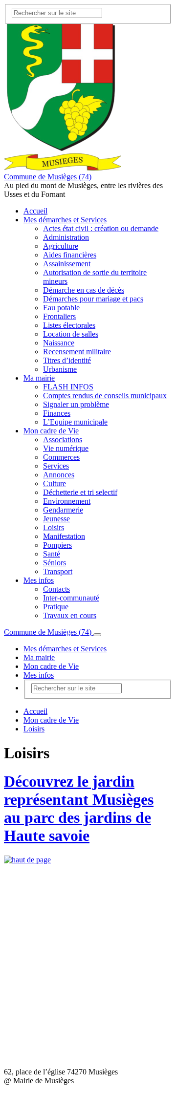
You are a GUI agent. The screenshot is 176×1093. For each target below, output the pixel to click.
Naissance (58, 343)
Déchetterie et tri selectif (80, 492)
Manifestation (64, 536)
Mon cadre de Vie (51, 431)
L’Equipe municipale (75, 422)
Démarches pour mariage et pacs (93, 299)
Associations (62, 439)
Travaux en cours (69, 615)
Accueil (35, 211)
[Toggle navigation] (97, 634)
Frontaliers (59, 316)
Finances (56, 413)
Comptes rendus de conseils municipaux (105, 395)
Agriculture (60, 246)
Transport (57, 571)
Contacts (56, 589)
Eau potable (61, 307)
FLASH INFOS (68, 387)
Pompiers (57, 545)
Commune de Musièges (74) (47, 176)
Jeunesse (56, 518)
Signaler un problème (76, 404)
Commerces (61, 457)
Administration (66, 237)
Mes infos (38, 580)
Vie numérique (65, 448)
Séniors (54, 562)
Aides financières (69, 255)
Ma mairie (39, 378)
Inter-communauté (71, 598)
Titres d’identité (67, 360)
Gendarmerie (63, 510)
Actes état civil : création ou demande (100, 228)
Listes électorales (69, 325)
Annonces (58, 475)
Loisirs (53, 527)
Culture (54, 483)
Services (56, 466)
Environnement (66, 501)
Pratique (55, 606)
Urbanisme (60, 369)
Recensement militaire (77, 351)
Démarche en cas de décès (83, 290)
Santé (51, 554)
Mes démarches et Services (65, 219)
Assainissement (66, 263)
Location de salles (70, 334)
